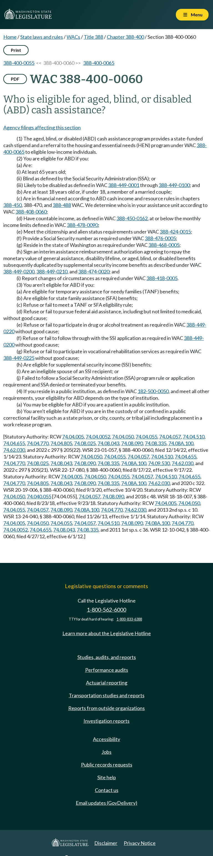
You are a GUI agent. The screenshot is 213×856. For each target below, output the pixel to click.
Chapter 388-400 (125, 37)
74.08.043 (108, 443)
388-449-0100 (174, 185)
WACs (73, 37)
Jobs (106, 752)
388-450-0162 (132, 218)
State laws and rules (41, 37)
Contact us (106, 790)
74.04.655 (14, 443)
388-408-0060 (31, 212)
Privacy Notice (140, 843)
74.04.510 (193, 437)
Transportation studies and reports (106, 695)
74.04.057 (170, 437)
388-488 (62, 205)
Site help (106, 777)
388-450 (12, 205)
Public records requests (106, 765)
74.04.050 (123, 437)
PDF (15, 78)
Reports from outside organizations (106, 708)
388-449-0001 (123, 185)
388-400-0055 (18, 63)
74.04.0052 (98, 437)
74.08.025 (85, 443)
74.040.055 (39, 496)
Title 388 (93, 37)
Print (16, 50)
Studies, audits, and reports (106, 657)
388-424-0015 (175, 232)
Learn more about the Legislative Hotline (106, 633)
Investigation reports (106, 721)
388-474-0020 (93, 271)
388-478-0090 (82, 225)
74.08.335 (155, 443)
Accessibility (106, 739)
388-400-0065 (98, 63)
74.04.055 (146, 437)
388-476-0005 (160, 238)
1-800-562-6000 (106, 609)
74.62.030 (14, 450)
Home (10, 37)
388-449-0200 (18, 271)
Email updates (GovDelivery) (106, 803)
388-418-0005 (162, 278)
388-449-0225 (18, 358)
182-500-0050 (153, 391)
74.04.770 (38, 443)
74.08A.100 (180, 443)
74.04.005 (73, 437)
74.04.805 (61, 443)
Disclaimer (105, 843)
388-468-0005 (163, 245)
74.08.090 (132, 443)
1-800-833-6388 (129, 619)
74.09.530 (159, 463)
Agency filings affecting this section (42, 127)
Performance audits (106, 670)
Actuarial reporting (106, 683)
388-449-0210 (51, 271)
